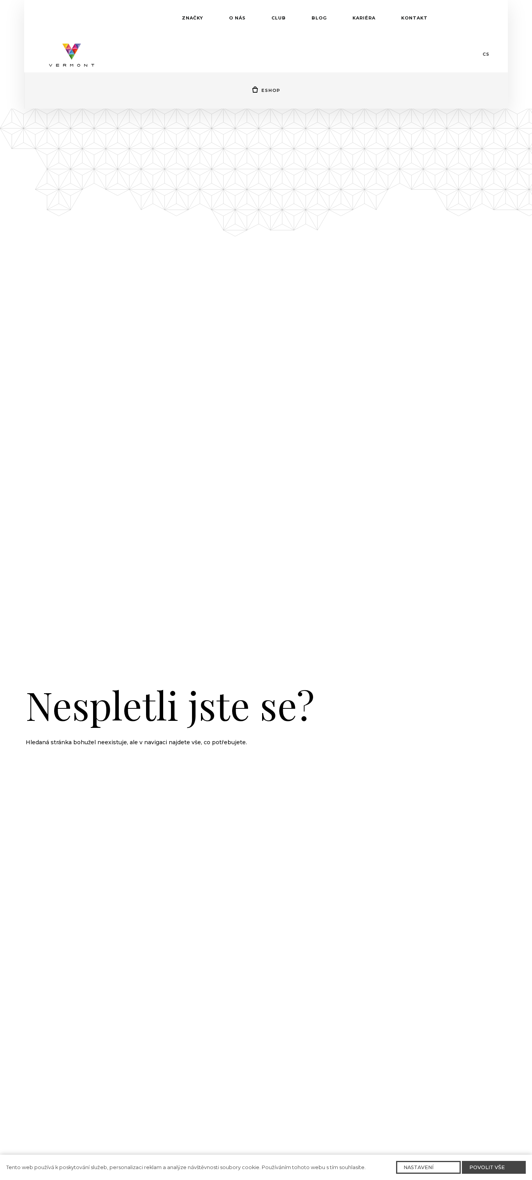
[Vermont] (71, 54)
